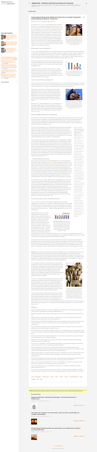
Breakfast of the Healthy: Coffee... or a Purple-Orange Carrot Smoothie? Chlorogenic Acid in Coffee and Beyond (11, 37)
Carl (41, 29)
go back (67, 72)
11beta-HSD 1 (38, 376)
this (81, 292)
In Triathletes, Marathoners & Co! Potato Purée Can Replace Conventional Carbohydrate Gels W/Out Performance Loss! (8, 62)
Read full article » (79, 405)
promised (48, 29)
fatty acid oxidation (74, 376)
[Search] (86, 4)
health (81, 376)
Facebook (37, 6)
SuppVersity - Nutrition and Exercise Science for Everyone (52, 3)
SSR (41, 379)
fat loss (66, 376)
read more (77, 107)
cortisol (61, 376)
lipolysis (33, 379)
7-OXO (56, 376)
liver (38, 379)
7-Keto (51, 376)
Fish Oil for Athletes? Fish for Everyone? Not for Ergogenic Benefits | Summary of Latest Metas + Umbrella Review (11, 43)
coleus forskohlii (78, 192)
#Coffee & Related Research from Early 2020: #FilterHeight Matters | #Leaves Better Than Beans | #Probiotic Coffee (9, 58)
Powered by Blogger (58, 446)
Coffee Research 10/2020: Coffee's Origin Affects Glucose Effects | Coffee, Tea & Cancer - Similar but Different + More (12, 50)
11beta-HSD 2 (46, 376)
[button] (84, 17)
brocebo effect (42, 301)
